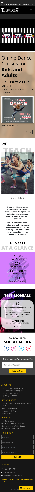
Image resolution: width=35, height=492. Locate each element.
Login (19, 4)
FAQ (4, 482)
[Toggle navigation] (31, 10)
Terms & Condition (7, 479)
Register (26, 4)
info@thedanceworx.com (13, 475)
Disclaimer (29, 479)
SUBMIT (17, 457)
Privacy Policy (20, 479)
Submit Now (17, 371)
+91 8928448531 (9, 472)
